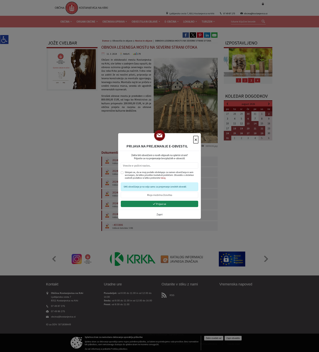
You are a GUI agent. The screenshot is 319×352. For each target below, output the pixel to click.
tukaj (163, 177)
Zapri (159, 214)
